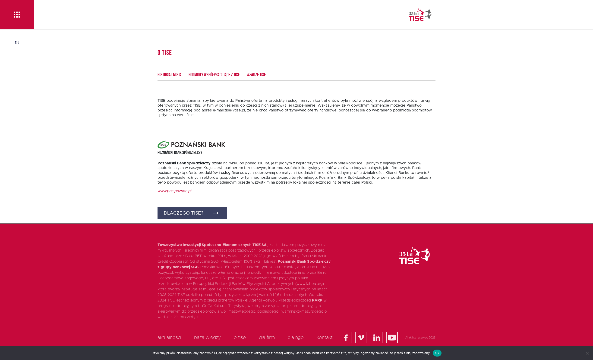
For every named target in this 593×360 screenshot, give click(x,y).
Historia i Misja (170, 75)
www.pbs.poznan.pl (175, 191)
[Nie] (587, 353)
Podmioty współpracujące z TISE (214, 75)
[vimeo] (361, 337)
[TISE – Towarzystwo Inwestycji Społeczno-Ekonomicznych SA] (420, 14)
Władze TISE (256, 75)
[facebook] (345, 337)
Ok (437, 353)
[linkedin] (376, 337)
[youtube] (392, 337)
